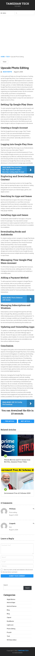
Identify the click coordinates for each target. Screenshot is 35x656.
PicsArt (9, 632)
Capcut (9, 617)
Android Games (12, 606)
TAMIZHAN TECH (17, 3)
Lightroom (10, 625)
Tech (4, 62)
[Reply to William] (33, 509)
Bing (8, 610)
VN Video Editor (12, 640)
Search (6, 585)
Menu (4, 13)
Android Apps (11, 602)
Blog (8, 613)
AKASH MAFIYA (7, 72)
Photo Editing (11, 628)
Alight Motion (11, 599)
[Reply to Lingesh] (33, 523)
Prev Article (9, 421)
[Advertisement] (17, 37)
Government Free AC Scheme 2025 (17, 493)
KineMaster (10, 621)
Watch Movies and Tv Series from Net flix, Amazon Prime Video (17, 461)
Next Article (25, 421)
